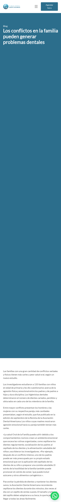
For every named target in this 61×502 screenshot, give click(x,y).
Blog (5, 26)
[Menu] (36, 6)
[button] (55, 496)
